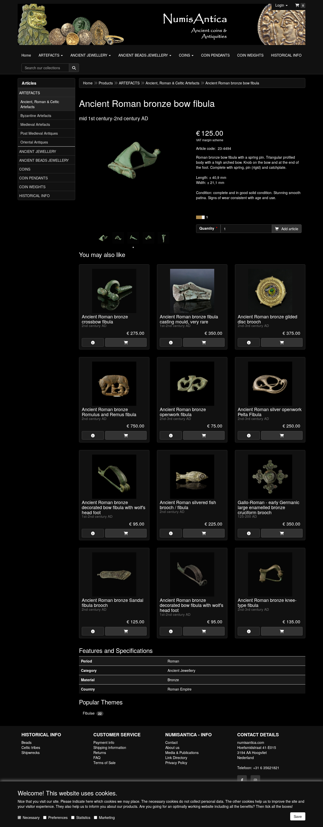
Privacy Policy (176, 762)
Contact (171, 742)
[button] (281, 5)
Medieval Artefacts (35, 124)
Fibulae (92, 713)
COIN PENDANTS (33, 177)
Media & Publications (182, 752)
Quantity (206, 228)
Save (298, 816)
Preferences (58, 817)
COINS (24, 169)
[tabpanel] (103, 238)
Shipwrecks (30, 752)
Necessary (31, 817)
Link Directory (176, 757)
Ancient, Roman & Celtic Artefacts (39, 104)
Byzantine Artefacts (35, 115)
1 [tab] (133, 247)
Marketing (107, 817)
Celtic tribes (30, 747)
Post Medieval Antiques (39, 133)
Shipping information (109, 747)
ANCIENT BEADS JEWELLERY (44, 160)
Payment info (103, 742)
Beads (26, 742)
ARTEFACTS (29, 92)
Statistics (83, 817)
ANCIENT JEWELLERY (37, 151)
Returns (99, 752)
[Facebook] (242, 780)
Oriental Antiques (34, 142)
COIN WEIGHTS (32, 186)
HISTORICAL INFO (34, 195)
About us (172, 747)
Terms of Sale (104, 762)
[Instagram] (255, 780)
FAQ (96, 757)
